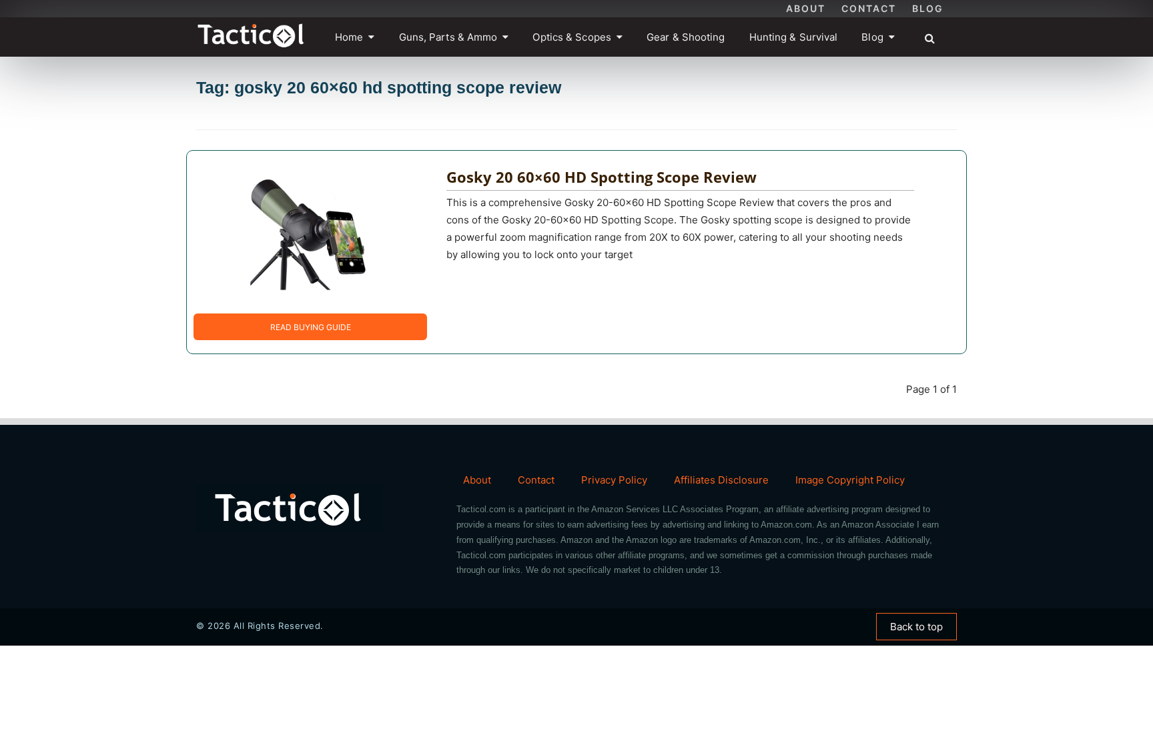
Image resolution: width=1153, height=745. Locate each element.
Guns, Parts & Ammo (448, 37)
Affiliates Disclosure (721, 480)
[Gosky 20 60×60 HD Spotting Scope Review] (300, 231)
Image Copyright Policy (850, 480)
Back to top (916, 626)
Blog (927, 8)
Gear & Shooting (686, 37)
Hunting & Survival (793, 37)
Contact (868, 8)
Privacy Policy (614, 480)
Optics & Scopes (571, 37)
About (805, 8)
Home (349, 37)
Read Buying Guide (310, 327)
